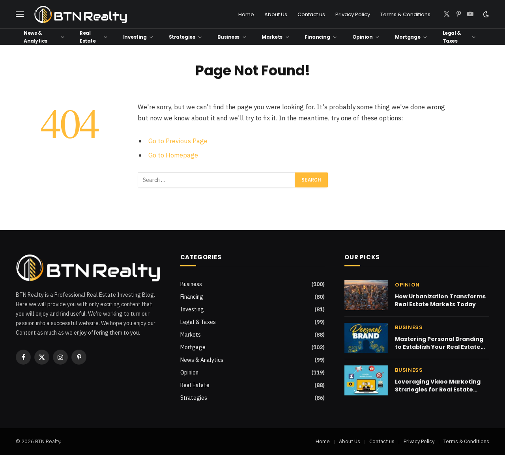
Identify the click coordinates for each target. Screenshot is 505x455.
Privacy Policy (352, 14)
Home (246, 14)
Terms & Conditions (405, 14)
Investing (135, 37)
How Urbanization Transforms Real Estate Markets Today (440, 300)
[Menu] (20, 14)
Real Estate (87, 37)
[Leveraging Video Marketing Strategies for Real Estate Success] (366, 380)
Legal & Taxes (452, 37)
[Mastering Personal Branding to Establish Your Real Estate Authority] (366, 338)
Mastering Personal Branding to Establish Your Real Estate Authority (439, 343)
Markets (272, 37)
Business (228, 37)
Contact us (311, 14)
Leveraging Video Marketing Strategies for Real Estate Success (438, 385)
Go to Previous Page (178, 141)
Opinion (362, 37)
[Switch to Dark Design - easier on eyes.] (485, 14)
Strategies (182, 37)
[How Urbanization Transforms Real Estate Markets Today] (366, 295)
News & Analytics (35, 37)
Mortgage (407, 37)
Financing (317, 37)
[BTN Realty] (81, 14)
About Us (275, 14)
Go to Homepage (173, 155)
